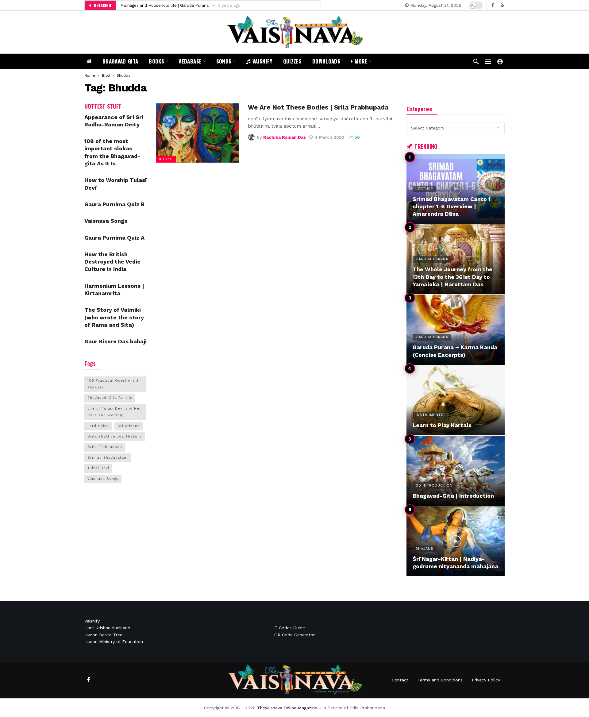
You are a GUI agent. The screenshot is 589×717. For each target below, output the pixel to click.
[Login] (500, 61)
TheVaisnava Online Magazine (287, 707)
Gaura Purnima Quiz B (114, 204)
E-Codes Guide (289, 627)
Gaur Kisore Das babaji (115, 341)
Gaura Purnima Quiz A (114, 237)
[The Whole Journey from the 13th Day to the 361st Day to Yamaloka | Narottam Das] (455, 259)
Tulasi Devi (98, 468)
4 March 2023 (329, 137)
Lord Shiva (98, 426)
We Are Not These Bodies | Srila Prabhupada (318, 107)
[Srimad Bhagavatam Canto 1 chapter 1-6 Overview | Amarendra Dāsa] (455, 189)
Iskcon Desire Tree (103, 634)
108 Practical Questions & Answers (113, 384)
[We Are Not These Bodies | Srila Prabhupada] (197, 133)
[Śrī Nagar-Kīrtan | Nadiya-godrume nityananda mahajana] (455, 541)
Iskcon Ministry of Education (113, 641)
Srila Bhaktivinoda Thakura (114, 436)
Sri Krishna (128, 426)
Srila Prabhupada (104, 447)
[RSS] (502, 5)
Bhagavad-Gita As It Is (109, 398)
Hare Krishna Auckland (107, 627)
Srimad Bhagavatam (107, 458)
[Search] (476, 61)
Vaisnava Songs (105, 221)
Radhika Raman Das (284, 137)
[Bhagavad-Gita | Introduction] (455, 471)
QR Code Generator (294, 634)
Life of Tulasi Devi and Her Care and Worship (114, 412)
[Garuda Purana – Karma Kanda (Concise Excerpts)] (455, 330)
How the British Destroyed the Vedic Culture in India (112, 261)
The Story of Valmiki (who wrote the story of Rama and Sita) (114, 317)
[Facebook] (493, 5)
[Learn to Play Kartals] (455, 400)
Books (166, 159)
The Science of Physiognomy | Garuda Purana (164, 5)
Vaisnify (92, 621)
